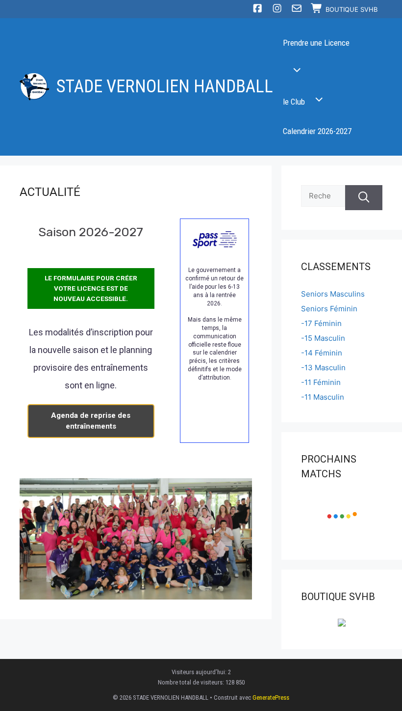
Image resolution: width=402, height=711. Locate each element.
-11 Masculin (322, 397)
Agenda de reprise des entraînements (90, 421)
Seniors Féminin (329, 308)
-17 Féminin (321, 323)
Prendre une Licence (316, 43)
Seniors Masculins (333, 294)
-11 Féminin (321, 382)
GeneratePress (270, 697)
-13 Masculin (323, 367)
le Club (294, 102)
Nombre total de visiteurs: (192, 682)
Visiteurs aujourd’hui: (200, 672)
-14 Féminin (321, 352)
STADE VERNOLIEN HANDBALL (164, 86)
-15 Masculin (323, 338)
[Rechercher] (364, 197)
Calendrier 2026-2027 (317, 131)
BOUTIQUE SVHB (351, 9)
